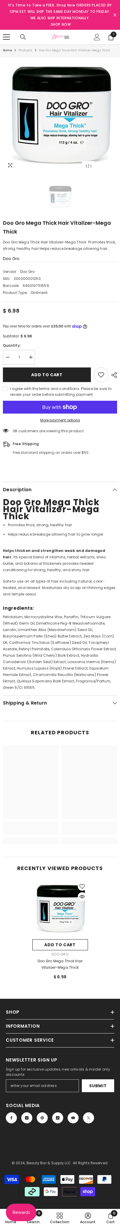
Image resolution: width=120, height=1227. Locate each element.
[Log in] (97, 37)
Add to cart (47, 375)
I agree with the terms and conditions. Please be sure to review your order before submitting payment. (61, 391)
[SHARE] (112, 375)
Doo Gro (11, 259)
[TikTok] (57, 1117)
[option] (60, 114)
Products (26, 50)
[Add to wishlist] (101, 374)
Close (115, 15)
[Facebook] (11, 1117)
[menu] (6, 37)
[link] (31, 831)
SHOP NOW (61, 24)
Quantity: (12, 345)
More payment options (60, 420)
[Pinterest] (42, 1117)
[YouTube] (73, 1117)
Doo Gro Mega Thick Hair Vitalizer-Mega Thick (60, 964)
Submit (98, 1086)
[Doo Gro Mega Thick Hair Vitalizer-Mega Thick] (60, 908)
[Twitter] (88, 1117)
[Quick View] (82, 896)
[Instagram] (26, 1117)
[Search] (23, 37)
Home (7, 50)
